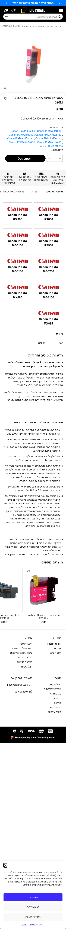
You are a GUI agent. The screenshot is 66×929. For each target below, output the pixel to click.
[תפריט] (61, 10)
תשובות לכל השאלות (21, 648)
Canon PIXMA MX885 (49, 142)
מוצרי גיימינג (54, 711)
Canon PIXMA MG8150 (22, 142)
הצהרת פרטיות (35, 924)
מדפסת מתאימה (54, 191)
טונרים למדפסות (52, 689)
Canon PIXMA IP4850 (23, 131)
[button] (5, 865)
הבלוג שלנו (26, 666)
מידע (34, 191)
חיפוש (6, 17)
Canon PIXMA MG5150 (48, 134)
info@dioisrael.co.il (17, 684)
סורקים (57, 702)
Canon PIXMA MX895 (50, 146)
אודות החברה (54, 643)
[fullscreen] (5, 88)
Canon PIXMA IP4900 (49, 131)
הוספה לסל (25, 159)
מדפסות (56, 698)
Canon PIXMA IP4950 (21, 134)
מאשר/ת (33, 897)
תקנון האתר (26, 643)
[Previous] (59, 3)
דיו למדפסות (46, 26)
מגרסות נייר (55, 693)
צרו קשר (57, 648)
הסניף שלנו (55, 652)
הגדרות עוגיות (33, 917)
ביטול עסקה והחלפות (21, 652)
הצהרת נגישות (24, 662)
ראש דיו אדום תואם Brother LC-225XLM (44, 616)
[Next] (6, 3)
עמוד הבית (59, 26)
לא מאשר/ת (33, 907)
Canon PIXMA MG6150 (48, 138)
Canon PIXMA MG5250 (20, 138)
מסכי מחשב (55, 707)
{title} (24, 924)
